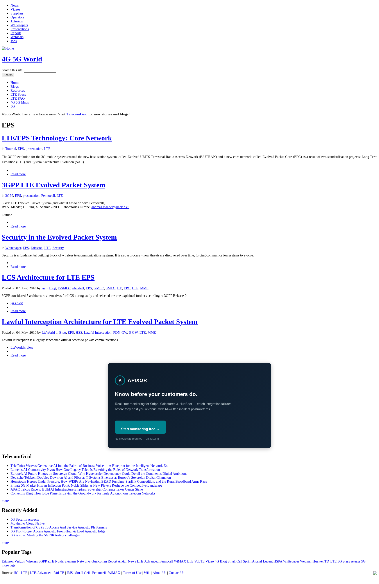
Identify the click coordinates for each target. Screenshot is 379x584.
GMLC (99, 288)
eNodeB (78, 288)
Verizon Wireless (26, 561)
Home (15, 82)
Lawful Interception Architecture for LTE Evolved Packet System (100, 322)
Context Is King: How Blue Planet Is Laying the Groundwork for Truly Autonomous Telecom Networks (83, 493)
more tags (8, 565)
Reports (16, 33)
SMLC (110, 288)
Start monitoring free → (140, 429)
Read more (18, 174)
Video (210, 561)
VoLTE (199, 561)
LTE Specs (18, 94)
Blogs (15, 86)
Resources (18, 90)
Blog (52, 288)
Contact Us (176, 573)
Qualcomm (99, 561)
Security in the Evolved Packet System (59, 237)
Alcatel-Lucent (262, 561)
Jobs (14, 41)
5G (13, 106)
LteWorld (48, 332)
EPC (127, 288)
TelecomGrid (76, 114)
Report (112, 561)
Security (58, 248)
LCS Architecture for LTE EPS (48, 277)
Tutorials (17, 21)
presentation (34, 148)
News (15, 5)
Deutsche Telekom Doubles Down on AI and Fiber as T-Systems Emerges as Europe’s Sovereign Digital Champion (91, 477)
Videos (15, 9)
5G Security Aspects (25, 519)
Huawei (318, 561)
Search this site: (13, 70)
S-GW (133, 332)
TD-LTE (330, 561)
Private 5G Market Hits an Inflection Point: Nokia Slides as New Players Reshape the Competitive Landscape (86, 485)
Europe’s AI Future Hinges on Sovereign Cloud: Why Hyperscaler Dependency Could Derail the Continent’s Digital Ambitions (99, 473)
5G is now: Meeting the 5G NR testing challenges (45, 535)
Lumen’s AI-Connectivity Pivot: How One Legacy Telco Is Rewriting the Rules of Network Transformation (85, 469)
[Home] (8, 48)
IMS (70, 573)
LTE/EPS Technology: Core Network (57, 138)
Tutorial (10, 148)
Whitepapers (19, 25)
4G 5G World (22, 59)
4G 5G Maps (20, 102)
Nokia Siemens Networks (73, 561)
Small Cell (235, 561)
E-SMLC (64, 288)
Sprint (247, 561)
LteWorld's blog (22, 347)
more (5, 501)
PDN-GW (120, 332)
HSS (79, 332)
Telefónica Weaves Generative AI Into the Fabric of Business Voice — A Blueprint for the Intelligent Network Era (89, 466)
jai (43, 288)
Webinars (17, 37)
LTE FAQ (18, 98)
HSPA (278, 561)
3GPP (9, 195)
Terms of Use (132, 573)
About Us (159, 573)
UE (119, 288)
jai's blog (17, 303)
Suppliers (17, 13)
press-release (351, 561)
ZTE (51, 561)
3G (340, 561)
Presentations (20, 29)
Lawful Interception (97, 332)
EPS (21, 148)
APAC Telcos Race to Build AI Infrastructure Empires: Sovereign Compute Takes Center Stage (77, 489)
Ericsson (37, 248)
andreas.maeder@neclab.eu (110, 207)
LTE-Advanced (148, 561)
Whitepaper (13, 248)
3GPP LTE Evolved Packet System (53, 185)
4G (217, 561)
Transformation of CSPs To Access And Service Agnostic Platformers (59, 527)
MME (144, 288)
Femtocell (48, 195)
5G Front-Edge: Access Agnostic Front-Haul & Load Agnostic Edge (58, 531)
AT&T (122, 561)
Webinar (306, 561)
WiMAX (180, 561)
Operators (17, 17)
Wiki (147, 573)
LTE (47, 148)
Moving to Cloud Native (28, 523)
